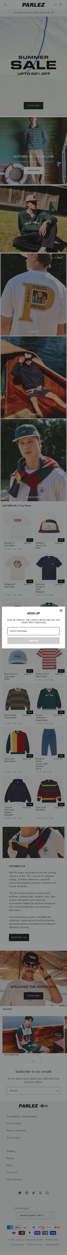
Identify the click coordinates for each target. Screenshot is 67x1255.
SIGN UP (33, 640)
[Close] (61, 610)
